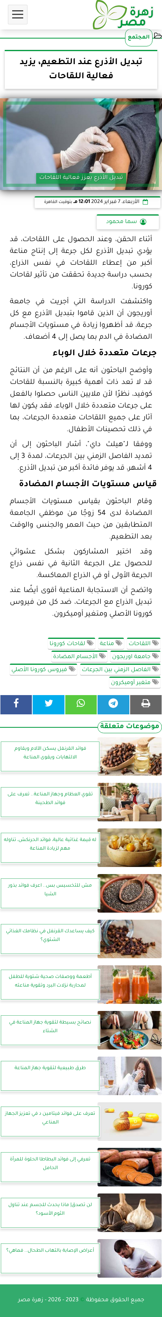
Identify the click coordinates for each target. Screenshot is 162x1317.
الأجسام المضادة (76, 657)
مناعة (108, 644)
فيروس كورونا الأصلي (40, 670)
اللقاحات (140, 644)
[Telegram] (113, 704)
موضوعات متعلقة (129, 727)
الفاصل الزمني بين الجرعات (117, 670)
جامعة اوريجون (132, 657)
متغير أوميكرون (131, 683)
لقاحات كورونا (68, 644)
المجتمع (139, 38)
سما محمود (121, 222)
